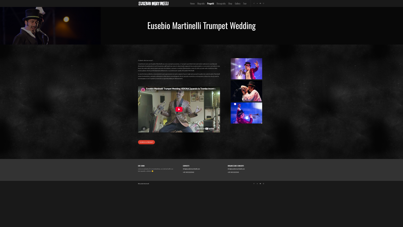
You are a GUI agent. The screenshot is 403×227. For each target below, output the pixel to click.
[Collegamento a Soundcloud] (257, 3)
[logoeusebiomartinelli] (153, 4)
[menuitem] (192, 3)
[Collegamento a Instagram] (263, 3)
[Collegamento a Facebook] (254, 3)
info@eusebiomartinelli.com (191, 169)
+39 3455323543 (188, 172)
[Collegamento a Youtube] (260, 3)
